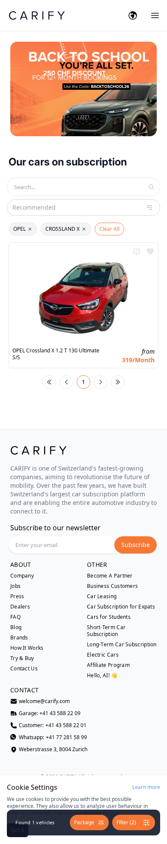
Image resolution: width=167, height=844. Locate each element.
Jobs (15, 586)
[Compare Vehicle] (136, 251)
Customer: (52, 725)
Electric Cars (103, 654)
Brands (19, 637)
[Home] (37, 15)
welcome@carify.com (44, 701)
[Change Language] (132, 15)
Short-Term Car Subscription (106, 631)
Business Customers (112, 586)
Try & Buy (22, 658)
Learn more (146, 787)
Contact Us (24, 668)
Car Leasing (101, 596)
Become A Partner (110, 575)
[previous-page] (66, 382)
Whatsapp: (53, 737)
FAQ (15, 617)
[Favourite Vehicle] (150, 251)
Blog (15, 627)
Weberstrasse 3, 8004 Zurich (53, 749)
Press (17, 596)
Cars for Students (109, 617)
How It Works (27, 648)
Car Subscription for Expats (121, 606)
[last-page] (118, 382)
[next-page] (100, 382)
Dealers (20, 606)
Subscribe (135, 545)
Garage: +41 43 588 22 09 (50, 713)
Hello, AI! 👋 (102, 675)
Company (22, 575)
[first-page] (49, 382)
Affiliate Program (108, 665)
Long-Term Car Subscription (122, 644)
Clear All (109, 228)
